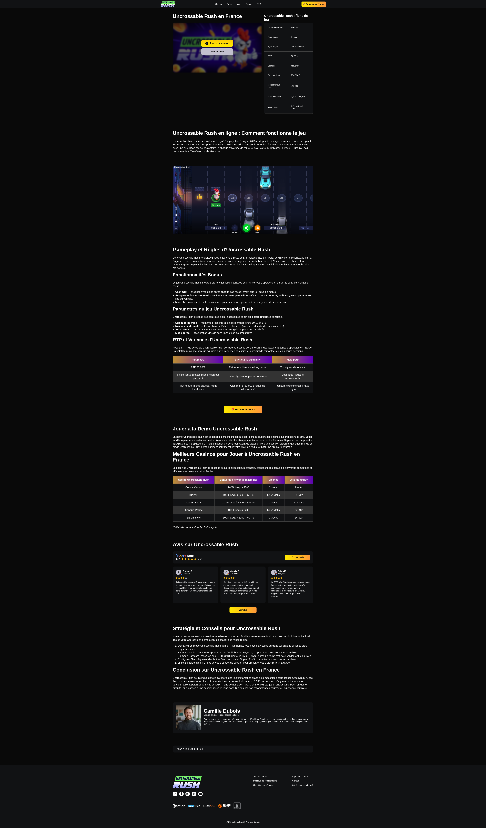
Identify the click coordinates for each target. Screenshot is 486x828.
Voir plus (243, 610)
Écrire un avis (297, 557)
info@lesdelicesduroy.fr (302, 785)
